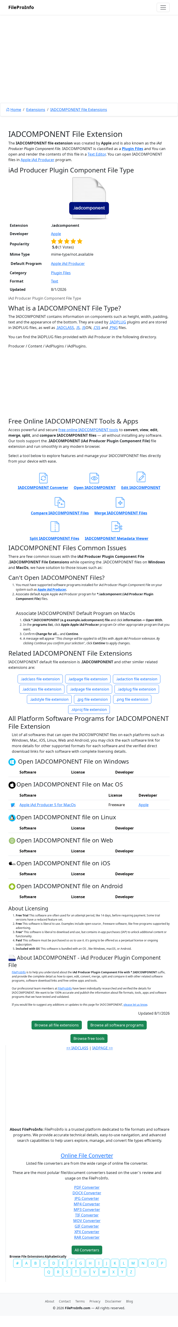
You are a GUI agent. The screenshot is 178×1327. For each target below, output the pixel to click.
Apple (56, 233)
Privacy (94, 1301)
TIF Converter (87, 1215)
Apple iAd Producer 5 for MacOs (47, 804)
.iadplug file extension (137, 689)
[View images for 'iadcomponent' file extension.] (89, 198)
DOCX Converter (87, 1192)
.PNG (113, 327)
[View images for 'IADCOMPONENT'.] (12, 957)
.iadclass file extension (40, 679)
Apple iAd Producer (37, 159)
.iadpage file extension (88, 679)
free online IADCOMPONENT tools (88, 429)
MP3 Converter (87, 1209)
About (49, 1301)
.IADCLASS (65, 327)
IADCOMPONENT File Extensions (78, 109)
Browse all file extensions (57, 1025)
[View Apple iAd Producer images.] (13, 804)
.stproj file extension (89, 709)
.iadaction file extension (136, 679)
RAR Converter (87, 1237)
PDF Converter (87, 1187)
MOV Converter (87, 1220)
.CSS (96, 327)
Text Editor (97, 154)
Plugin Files (132, 148)
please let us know (135, 1005)
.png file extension (132, 699)
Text (54, 281)
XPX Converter (86, 1231)
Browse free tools (89, 1038)
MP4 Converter (87, 1204)
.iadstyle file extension (49, 699)
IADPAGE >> (102, 1048)
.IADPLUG (117, 322)
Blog (129, 1301)
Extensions (35, 109)
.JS (78, 327)
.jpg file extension (92, 699)
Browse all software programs (117, 1025)
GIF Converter (87, 1226)
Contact (65, 1301)
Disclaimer (113, 1301)
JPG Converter (87, 1198)
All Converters (87, 1250)
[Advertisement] (89, 69)
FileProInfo (21, 7)
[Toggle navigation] (163, 7)
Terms (80, 1301)
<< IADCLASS (77, 1048)
